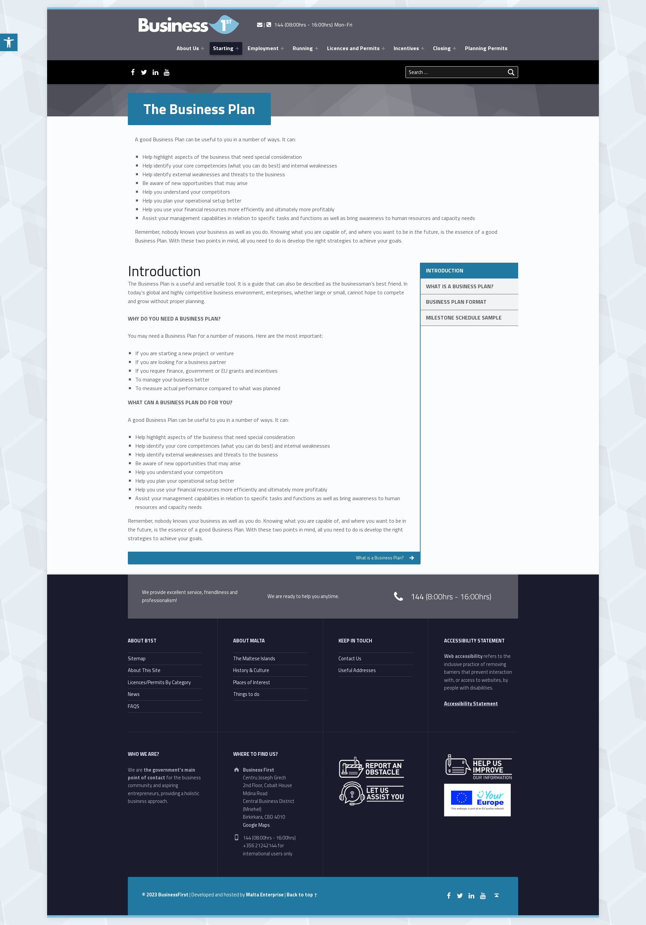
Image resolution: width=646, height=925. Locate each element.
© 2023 (150, 894)
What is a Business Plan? (460, 286)
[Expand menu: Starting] (237, 48)
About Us (188, 48)
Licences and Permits (353, 48)
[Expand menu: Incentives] (422, 48)
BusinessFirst (173, 894)
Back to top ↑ (302, 894)
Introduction (444, 270)
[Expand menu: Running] (316, 48)
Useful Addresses (357, 670)
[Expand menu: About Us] (202, 48)
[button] (8, 42)
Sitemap (137, 658)
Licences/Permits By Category (159, 682)
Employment (263, 48)
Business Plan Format (456, 302)
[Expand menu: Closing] (454, 48)
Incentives (406, 48)
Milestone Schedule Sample (464, 317)
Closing (442, 48)
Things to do (246, 694)
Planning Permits (486, 48)
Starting (223, 48)
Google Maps (256, 825)
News (134, 694)
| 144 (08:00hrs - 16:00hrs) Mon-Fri (307, 25)
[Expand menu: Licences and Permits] (383, 48)
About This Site (144, 670)
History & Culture (251, 670)
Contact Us (349, 658)
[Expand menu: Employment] (282, 48)
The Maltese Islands (254, 658)
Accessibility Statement (471, 703)
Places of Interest (251, 682)
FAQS (133, 706)
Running (303, 48)
